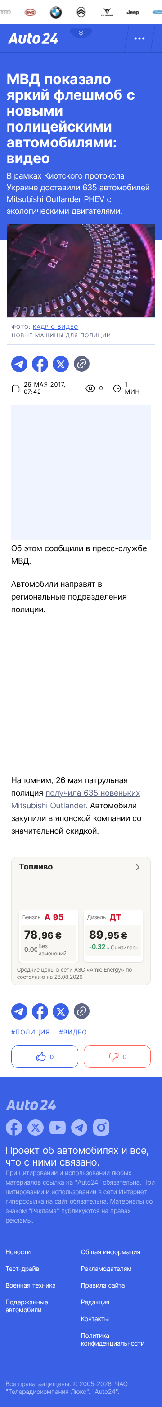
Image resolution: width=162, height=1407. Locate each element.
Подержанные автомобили (27, 1306)
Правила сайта (103, 1285)
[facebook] (40, 364)
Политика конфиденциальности (112, 1339)
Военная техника (31, 1285)
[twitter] (61, 364)
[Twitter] (35, 1127)
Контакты (95, 1319)
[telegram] (19, 364)
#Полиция (30, 1032)
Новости (18, 1252)
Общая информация (110, 1252)
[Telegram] (79, 1127)
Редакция (95, 1302)
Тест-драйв (23, 1269)
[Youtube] (58, 1127)
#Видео (73, 1032)
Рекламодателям (106, 1269)
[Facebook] (14, 1127)
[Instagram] (101, 1127)
